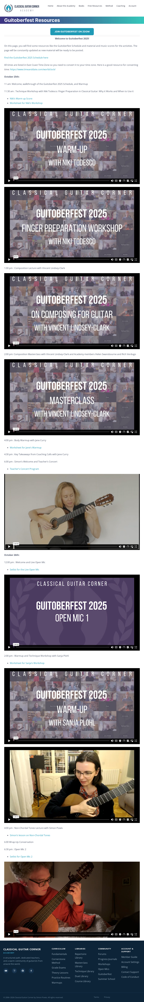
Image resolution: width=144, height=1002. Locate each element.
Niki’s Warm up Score (21, 98)
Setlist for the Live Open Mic (24, 569)
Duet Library (81, 976)
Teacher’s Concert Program (24, 468)
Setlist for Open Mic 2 (21, 856)
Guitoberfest (105, 974)
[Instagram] (14, 970)
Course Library (83, 981)
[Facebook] (22, 970)
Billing (124, 966)
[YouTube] (5, 970)
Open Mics (103, 969)
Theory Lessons (60, 972)
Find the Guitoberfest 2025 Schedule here (26, 57)
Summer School (106, 979)
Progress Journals (107, 959)
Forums (102, 954)
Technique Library (84, 971)
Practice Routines (61, 977)
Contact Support (130, 972)
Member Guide (129, 957)
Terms (96, 997)
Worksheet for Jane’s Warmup (25, 447)
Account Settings (130, 962)
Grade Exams (59, 967)
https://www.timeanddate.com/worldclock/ (33, 69)
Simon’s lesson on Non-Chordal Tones (30, 835)
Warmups (57, 982)
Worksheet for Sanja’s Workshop (27, 663)
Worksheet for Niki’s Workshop (26, 103)
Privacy (107, 997)
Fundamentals (59, 954)
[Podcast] (31, 970)
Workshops (104, 964)
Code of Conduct (130, 976)
